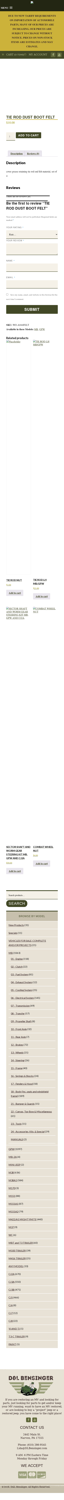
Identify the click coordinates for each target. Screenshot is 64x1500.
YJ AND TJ (14, 1328)
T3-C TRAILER (17, 1336)
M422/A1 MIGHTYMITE (22, 1219)
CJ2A (11, 1273)
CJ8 (11, 1320)
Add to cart (28, 135)
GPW (42, 329)
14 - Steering (17, 1060)
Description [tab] (17, 153)
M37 (11, 1227)
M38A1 (13, 1180)
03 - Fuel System (19, 974)
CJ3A (11, 1281)
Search (17, 903)
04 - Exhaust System (21, 982)
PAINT (12, 1344)
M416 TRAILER (17, 1258)
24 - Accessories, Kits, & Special (27, 1131)
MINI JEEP (15, 1164)
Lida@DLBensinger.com (32, 1448)
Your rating (15, 227)
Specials (13, 932)
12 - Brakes (17, 1044)
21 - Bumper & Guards (22, 1103)
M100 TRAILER (17, 1250)
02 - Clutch (17, 966)
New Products (16, 925)
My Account (36, 54)
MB (36, 329)
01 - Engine (17, 958)
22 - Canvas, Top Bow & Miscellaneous (31, 1111)
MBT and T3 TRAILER (21, 1242)
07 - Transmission (20, 1005)
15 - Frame (16, 1068)
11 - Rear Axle (18, 1036)
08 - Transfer (18, 1013)
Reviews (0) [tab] (33, 153)
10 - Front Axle (19, 1029)
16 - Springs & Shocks (22, 1075)
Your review (15, 240)
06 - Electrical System (22, 997)
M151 (12, 1195)
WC (11, 1234)
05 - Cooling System (21, 989)
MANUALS (17, 1139)
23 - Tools (16, 1123)
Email (10, 277)
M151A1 (13, 1203)
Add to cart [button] (15, 593)
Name (10, 260)
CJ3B (11, 1289)
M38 (11, 1172)
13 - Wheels (17, 1052)
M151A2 (13, 1211)
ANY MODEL (16, 1266)
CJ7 (11, 1312)
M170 (12, 1188)
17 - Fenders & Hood (22, 1083)
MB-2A (13, 1156)
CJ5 (11, 1297)
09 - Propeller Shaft (21, 1021)
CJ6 (11, 1305)
